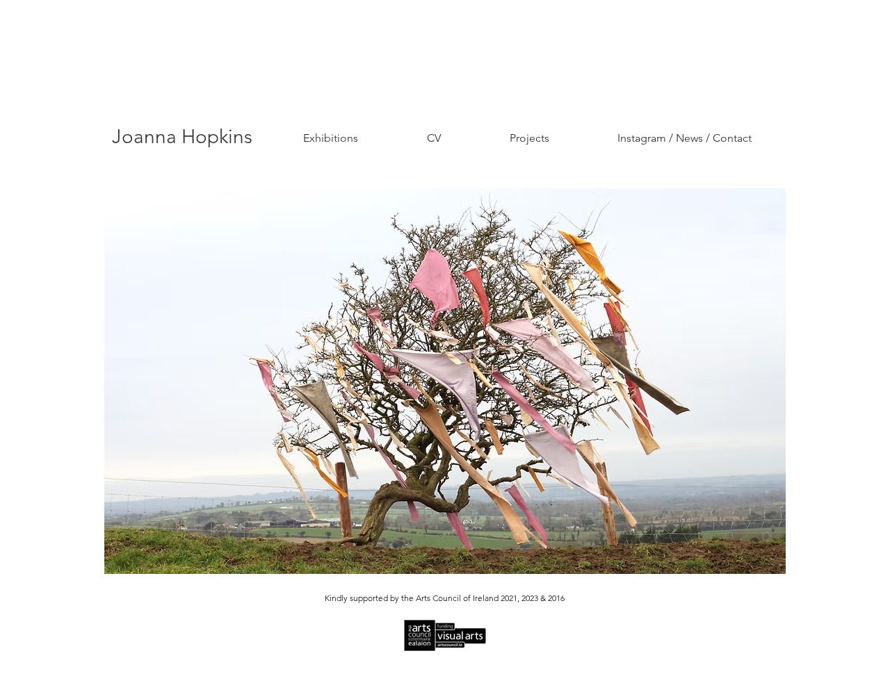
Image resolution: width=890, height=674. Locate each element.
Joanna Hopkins (182, 136)
